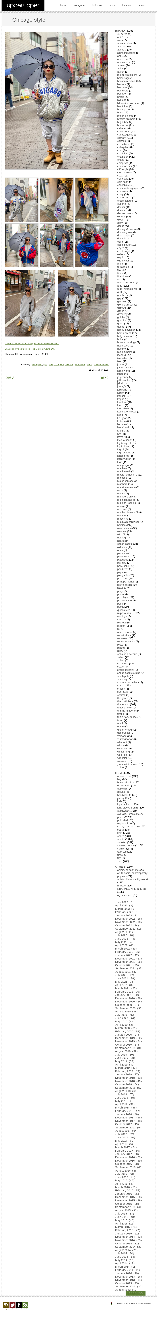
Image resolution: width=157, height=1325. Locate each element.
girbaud (121, 307)
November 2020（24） (129, 1001)
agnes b (121, 49)
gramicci (122, 320)
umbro (120, 726)
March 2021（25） (126, 988)
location (126, 5)
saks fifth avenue (127, 654)
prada (120, 594)
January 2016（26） (127, 1193)
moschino (122, 518)
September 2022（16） (129, 928)
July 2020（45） (125, 1014)
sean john (122, 663)
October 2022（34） (127, 925)
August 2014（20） (127, 1250)
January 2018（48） (127, 1114)
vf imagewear (125, 739)
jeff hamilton (124, 380)
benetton (122, 93)
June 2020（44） (126, 1018)
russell (121, 647)
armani (121, 65)
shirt (119, 832)
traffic (120, 713)
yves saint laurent (127, 764)
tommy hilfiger (125, 710)
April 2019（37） (125, 1064)
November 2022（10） (129, 922)
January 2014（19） (127, 1273)
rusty (120, 651)
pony (120, 591)
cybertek (122, 203)
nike (119, 534)
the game (122, 698)
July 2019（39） (125, 1054)
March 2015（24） (126, 1226)
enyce (120, 248)
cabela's (122, 128)
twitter (12, 1306)
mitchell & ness (126, 512)
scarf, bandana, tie (128, 826)
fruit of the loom (126, 282)
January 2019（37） (127, 1074)
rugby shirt (123, 823)
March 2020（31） (126, 1028)
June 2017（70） (126, 1137)
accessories (124, 776)
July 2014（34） (125, 1253)
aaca (120, 40)
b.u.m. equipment (127, 74)
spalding (122, 679)
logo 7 (120, 449)
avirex (120, 71)
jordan (120, 392)
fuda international (127, 288)
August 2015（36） (127, 1210)
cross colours (125, 200)
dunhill (121, 238)
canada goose (125, 134)
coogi (120, 194)
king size (122, 408)
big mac (121, 100)
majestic (122, 477)
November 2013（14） (129, 1279)
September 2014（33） (129, 1246)
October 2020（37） (127, 1004)
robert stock (124, 635)
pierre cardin (124, 584)
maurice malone (126, 487)
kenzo (120, 405)
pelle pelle (123, 566)
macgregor (123, 465)
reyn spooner (124, 632)
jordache (122, 389)
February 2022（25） (128, 951)
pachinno (122, 553)
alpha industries (126, 52)
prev (9, 377)
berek (120, 96)
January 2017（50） (127, 1154)
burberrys (122, 125)
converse (122, 191)
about (141, 5)
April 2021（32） (125, 984)
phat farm (122, 578)
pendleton (122, 569)
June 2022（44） (126, 938)
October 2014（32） (127, 1243)
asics (120, 68)
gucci (120, 323)
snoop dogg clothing (128, 672)
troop (120, 720)
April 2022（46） (125, 945)
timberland (123, 704)
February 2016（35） (128, 1190)
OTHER (120, 866)
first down (122, 276)
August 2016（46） (127, 1170)
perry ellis (123, 575)
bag (119, 779)
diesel (120, 219)
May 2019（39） (125, 1061)
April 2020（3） (125, 1024)
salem (120, 657)
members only (125, 496)
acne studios (124, 43)
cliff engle (122, 169)
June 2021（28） (126, 978)
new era (121, 531)
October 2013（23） (127, 1283)
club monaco (124, 172)
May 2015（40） (125, 1220)
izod (119, 361)
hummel (121, 348)
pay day (121, 562)
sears (120, 666)
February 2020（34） (128, 1031)
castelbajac (123, 144)
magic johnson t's (127, 474)
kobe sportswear (126, 411)
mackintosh (123, 471)
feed (25, 1306)
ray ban (121, 619)
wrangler (122, 757)
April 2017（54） (125, 1144)
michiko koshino (126, 502)
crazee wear (124, 197)
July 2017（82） (125, 1134)
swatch (121, 695)
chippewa (122, 163)
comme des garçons (129, 188)
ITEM (118, 772)
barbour (121, 84)
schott (120, 660)
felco (120, 263)
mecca (121, 493)
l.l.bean (121, 421)
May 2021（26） (125, 981)
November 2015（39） (129, 1200)
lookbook (97, 5)
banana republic (126, 81)
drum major (123, 235)
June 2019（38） (126, 1057)
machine (122, 468)
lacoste (121, 424)
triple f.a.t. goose (127, 717)
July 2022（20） (125, 935)
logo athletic (124, 452)
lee (119, 433)
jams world (123, 370)
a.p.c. (120, 37)
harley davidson (126, 329)
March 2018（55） (126, 1107)
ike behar (122, 358)
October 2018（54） (127, 1084)
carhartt (121, 137)
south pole (123, 676)
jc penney (122, 377)
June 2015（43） (126, 1217)
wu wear (122, 761)
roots (120, 644)
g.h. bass (122, 295)
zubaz (120, 767)
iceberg (121, 355)
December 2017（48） (129, 1117)
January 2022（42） (127, 955)
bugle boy (122, 122)
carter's (121, 140)
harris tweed (124, 333)
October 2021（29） (127, 965)
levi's (120, 436)
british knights (125, 115)
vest (119, 861)
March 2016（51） (126, 1187)
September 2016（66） (129, 1167)
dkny (120, 222)
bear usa (122, 87)
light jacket (123, 804)
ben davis (122, 90)
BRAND (120, 30)
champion (37, 364)
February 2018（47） (128, 1110)
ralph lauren (124, 613)
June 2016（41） (126, 1177)
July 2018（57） (125, 1094)
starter (121, 685)
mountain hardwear (128, 521)
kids (119, 801)
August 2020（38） (127, 1011)
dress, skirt (123, 785)
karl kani (122, 402)
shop (112, 5)
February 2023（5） (127, 912)
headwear (122, 795)
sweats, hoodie (101, 364)
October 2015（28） (127, 1203)
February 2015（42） (128, 1230)
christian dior (124, 166)
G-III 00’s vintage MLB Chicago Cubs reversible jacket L (32, 343)
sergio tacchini (125, 669)
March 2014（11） (126, 1266)
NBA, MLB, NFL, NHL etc (61, 364)
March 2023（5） (126, 908)
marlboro (122, 484)
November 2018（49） (129, 1081)
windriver (122, 748)
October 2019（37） (127, 1044)
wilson (120, 745)
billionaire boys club (128, 103)
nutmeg (121, 537)
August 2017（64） (127, 1130)
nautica (121, 525)
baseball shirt (125, 782)
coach (120, 175)
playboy (121, 587)
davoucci (122, 210)
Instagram (6, 1306)
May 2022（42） (125, 942)
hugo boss (123, 345)
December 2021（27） (129, 958)
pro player (123, 597)
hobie (120, 339)
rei (118, 628)
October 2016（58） (127, 1163)
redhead (121, 622)
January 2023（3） (127, 915)
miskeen (122, 509)
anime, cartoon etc (128, 870)
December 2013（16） (129, 1276)
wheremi (122, 742)
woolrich (122, 754)
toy (119, 858)
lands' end (123, 427)
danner (121, 207)
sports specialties (127, 682)
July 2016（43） (125, 1173)
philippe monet (125, 581)
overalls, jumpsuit (127, 813)
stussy (121, 688)
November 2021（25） (129, 961)
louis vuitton (124, 458)
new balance (124, 528)
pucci (120, 603)
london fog (123, 455)
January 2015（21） (127, 1233)
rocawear (122, 638)
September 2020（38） (129, 1008)
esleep (121, 254)
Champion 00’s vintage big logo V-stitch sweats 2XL (30, 349)
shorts (120, 839)
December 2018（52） (129, 1077)
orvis (120, 550)
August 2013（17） (127, 1289)
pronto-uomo (124, 600)
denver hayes (125, 213)
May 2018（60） (125, 1101)
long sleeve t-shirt (127, 807)
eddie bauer (124, 244)
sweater (121, 842)
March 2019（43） (126, 1067)
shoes (120, 836)
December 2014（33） (129, 1236)
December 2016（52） (129, 1157)
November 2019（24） (129, 1041)
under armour (125, 729)
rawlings (122, 616)
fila (119, 270)
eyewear (122, 788)
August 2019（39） (127, 1051)
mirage (121, 506)
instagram (79, 5)
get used (122, 301)
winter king (123, 751)
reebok (121, 625)
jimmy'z (121, 386)
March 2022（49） (126, 948)
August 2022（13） (127, 932)
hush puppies (124, 351)
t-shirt (120, 848)
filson (120, 273)
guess (120, 326)
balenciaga (123, 78)
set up (120, 829)
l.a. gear (122, 418)
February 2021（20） (128, 991)
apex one (122, 59)
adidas (121, 46)
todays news (124, 707)
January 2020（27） (127, 1034)
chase (120, 159)
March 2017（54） (126, 1147)
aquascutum (124, 62)
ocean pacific (124, 543)
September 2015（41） (129, 1207)
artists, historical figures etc (133, 879)
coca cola (122, 178)
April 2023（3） (125, 905)
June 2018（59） (126, 1097)
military (121, 885)
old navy (122, 547)
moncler (121, 515)
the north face (125, 701)
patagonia (122, 559)
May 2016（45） (125, 1180)
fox (119, 279)
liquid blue (123, 446)
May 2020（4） (124, 1021)
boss (120, 112)
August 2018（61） (127, 1091)
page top (135, 1293)
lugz (119, 462)
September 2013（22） (129, 1286)
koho (120, 414)
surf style (122, 691)
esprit (120, 257)
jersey (120, 798)
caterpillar (123, 147)
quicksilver (123, 610)
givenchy (122, 314)
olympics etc (124, 895)
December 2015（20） (129, 1197)
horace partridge (126, 342)
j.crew (120, 364)
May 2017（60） (125, 1140)
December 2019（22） (129, 1038)
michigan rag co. (126, 499)
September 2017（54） (129, 1127)
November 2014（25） (129, 1240)
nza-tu (120, 540)
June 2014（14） (126, 1256)
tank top (121, 851)
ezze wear (123, 260)
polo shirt (122, 820)
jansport (121, 373)
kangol (121, 396)
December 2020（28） (129, 998)
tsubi (120, 723)
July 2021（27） (125, 975)
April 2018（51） (125, 1104)
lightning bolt (124, 443)
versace (121, 736)
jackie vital (123, 367)
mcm (120, 490)
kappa (120, 399)
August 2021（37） (127, 971)
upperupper (123, 732)
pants (89, 364)
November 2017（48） (129, 1120)
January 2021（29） (127, 994)
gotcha (121, 317)
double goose (124, 232)
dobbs (120, 225)
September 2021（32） (129, 968)
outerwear (80, 364)
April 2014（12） (125, 1263)
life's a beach (124, 440)
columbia (122, 185)
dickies (121, 216)
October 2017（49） (127, 1124)
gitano (120, 310)
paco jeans (123, 556)
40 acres (122, 34)
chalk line (122, 153)
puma (120, 606)
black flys (122, 106)
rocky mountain (126, 641)
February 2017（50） (128, 1150)
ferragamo (123, 266)
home (63, 5)
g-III (45, 364)
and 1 (120, 55)
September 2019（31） (129, 1048)
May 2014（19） (125, 1260)
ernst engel (123, 251)
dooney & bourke (127, 229)
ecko (120, 241)
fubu (119, 285)
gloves (121, 791)
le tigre (121, 430)
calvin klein (123, 131)
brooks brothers (126, 119)
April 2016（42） (125, 1183)
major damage (125, 481)
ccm (119, 150)
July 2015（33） (125, 1213)
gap (119, 298)
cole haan (122, 181)
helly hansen (124, 336)
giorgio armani (125, 304)
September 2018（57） (129, 1087)
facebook (19, 1306)
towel (120, 854)
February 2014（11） (128, 1269)
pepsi (120, 572)
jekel (120, 383)
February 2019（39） (128, 1071)
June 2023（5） (125, 902)
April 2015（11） (125, 1223)
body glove (123, 109)
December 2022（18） (129, 918)
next (104, 377)
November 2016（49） (129, 1160)
